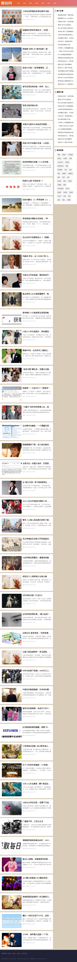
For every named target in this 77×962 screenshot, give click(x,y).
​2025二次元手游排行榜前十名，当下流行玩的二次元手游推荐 (48, 501)
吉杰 (68, 177)
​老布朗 (67, 162)
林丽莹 (64, 173)
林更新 (59, 192)
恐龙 (69, 196)
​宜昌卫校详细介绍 (30, 105)
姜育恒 (64, 154)
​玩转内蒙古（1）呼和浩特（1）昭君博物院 (40, 200)
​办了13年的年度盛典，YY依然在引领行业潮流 (42, 765)
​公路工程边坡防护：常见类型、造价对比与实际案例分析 (46, 652)
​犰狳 (64, 196)
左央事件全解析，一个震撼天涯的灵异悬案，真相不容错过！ (48, 426)
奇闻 (42, 3)
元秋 (70, 169)
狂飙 (59, 154)
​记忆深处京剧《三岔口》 (33, 595)
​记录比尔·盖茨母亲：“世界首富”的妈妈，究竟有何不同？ (46, 633)
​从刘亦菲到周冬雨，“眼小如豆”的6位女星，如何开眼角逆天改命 (49, 614)
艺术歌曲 (70, 154)
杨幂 (64, 184)
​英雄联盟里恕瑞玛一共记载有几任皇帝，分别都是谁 (44, 897)
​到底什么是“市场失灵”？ (33, 181)
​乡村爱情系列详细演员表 (65, 74)
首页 (18, 3)
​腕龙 (59, 200)
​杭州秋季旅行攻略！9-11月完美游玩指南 (39, 162)
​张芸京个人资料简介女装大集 (35, 576)
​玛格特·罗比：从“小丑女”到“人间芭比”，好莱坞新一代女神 (47, 256)
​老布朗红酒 (60, 166)
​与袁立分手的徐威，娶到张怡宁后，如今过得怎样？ (44, 275)
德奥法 (59, 158)
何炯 (63, 177)
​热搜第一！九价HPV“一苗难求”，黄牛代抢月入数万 (44, 388)
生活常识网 (24, 953)
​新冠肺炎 (60, 169)
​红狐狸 (71, 192)
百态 (30, 3)
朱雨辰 (70, 181)
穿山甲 (59, 196)
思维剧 (13, 953)
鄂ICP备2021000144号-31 (23, 958)
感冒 (67, 166)
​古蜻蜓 (68, 200)
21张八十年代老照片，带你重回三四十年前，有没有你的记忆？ (49, 331)
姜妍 (64, 181)
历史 (49, 3)
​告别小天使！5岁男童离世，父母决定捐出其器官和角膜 (46, 68)
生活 (24, 3)
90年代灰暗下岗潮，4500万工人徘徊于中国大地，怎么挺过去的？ (50, 671)
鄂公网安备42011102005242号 (8, 958)
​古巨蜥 (65, 192)
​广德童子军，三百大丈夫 (33, 821)
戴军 (59, 177)
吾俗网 (9, 953)
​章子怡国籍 (60, 188)
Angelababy (60, 162)
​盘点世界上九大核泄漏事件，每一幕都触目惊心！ (43, 294)
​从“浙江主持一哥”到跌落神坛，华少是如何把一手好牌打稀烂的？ (50, 482)
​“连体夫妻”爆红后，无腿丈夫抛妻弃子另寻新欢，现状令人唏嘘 (49, 369)
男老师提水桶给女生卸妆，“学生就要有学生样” (42, 218)
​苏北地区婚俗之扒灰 (64, 44)
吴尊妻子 (70, 173)
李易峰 (59, 184)
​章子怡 (67, 188)
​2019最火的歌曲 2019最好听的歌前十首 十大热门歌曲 (45, 878)
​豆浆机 (65, 158)
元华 (66, 169)
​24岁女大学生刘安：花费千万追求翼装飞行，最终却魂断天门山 (49, 802)
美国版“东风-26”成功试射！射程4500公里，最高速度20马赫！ (48, 49)
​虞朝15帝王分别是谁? (64, 25)
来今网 (18, 953)
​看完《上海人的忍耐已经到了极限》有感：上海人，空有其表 (48, 520)
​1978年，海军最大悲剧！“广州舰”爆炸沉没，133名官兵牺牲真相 (49, 934)
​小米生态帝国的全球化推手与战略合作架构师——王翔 (45, 11)
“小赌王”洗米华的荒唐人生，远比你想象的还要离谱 (44, 407)
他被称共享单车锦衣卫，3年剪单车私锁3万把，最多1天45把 (47, 30)
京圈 (70, 158)
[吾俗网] (7, 3)
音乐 (55, 3)
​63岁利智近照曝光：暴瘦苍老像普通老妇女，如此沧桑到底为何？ (50, 558)
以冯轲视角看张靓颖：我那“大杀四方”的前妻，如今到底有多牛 (49, 727)
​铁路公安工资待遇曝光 (65, 64)
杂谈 (36, 3)
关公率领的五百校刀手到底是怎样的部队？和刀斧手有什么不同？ (50, 539)
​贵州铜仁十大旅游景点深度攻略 (36, 313)
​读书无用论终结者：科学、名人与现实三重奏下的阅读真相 (47, 87)
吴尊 (59, 173)
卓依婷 (59, 181)
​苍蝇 (63, 200)
